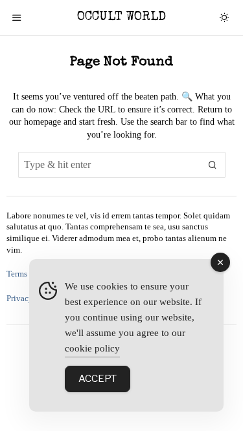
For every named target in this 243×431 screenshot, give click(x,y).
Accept (97, 378)
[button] (213, 165)
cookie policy (92, 348)
